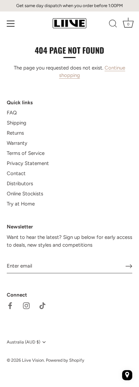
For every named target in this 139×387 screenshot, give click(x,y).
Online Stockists (25, 194)
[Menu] (10, 23)
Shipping (16, 123)
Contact (16, 173)
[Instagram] (26, 305)
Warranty (17, 143)
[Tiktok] (42, 305)
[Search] (113, 24)
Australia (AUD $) (23, 341)
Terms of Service (26, 153)
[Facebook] (10, 305)
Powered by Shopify (65, 360)
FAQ (12, 113)
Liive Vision (33, 360)
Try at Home (21, 204)
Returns (15, 133)
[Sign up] (129, 266)
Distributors (20, 184)
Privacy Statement (28, 163)
